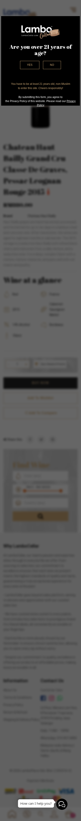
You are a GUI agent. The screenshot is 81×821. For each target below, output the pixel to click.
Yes (29, 64)
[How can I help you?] (62, 804)
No (52, 64)
